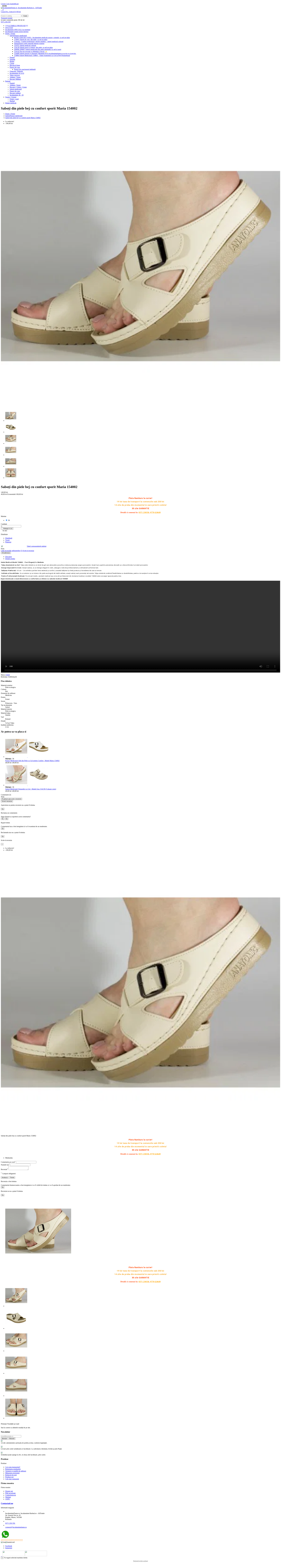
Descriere (8, 557)
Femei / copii (14, 99)
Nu (3, 819)
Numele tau (5, 1165)
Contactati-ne (7, 1503)
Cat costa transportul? (12, 1467)
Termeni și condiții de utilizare (15, 1471)
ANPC (7, 1499)
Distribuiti (8, 538)
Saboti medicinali (16, 89)
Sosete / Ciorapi (10, 97)
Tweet (7, 540)
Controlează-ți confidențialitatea (12, 1540)
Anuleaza (5, 1177)
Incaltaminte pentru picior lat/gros (16, 32)
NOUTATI (9, 28)
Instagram (8, 1548)
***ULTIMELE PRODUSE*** (16, 26)
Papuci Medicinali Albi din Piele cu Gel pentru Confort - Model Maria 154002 (32, 761)
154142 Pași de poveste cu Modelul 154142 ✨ (30, 51)
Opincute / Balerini (16, 71)
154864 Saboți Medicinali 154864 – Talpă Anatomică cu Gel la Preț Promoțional (42, 55)
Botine (12, 61)
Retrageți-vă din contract (140, 1561)
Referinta (4, 677)
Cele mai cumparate (12, 1479)
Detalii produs (10, 559)
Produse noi (9, 1477)
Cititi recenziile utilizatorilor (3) (12, 551)
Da (3, 809)
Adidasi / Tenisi (15, 77)
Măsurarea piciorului (12, 1473)
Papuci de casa (15, 67)
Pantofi (12, 57)
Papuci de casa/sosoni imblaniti (25, 69)
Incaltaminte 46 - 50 (16, 95)
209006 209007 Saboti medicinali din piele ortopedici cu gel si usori (37, 49)
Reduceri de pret (11, 1475)
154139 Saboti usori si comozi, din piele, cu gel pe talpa (33, 47)
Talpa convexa (15, 75)
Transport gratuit (6, 18)
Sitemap (8, 1497)
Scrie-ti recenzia (28, 551)
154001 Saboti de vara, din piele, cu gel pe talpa (30, 39)
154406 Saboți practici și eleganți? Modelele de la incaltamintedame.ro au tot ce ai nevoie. (45, 53)
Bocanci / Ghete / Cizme (18, 87)
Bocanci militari (15, 93)
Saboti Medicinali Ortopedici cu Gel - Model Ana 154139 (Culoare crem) (30, 789)
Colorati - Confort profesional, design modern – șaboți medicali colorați (38, 41)
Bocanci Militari (15, 79)
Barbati (7, 81)
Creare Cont (5, 4)
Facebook (8, 1546)
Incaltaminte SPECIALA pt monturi (17, 30)
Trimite (12, 1177)
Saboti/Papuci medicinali (18, 36)
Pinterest (8, 542)
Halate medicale (10, 103)
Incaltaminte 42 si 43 (17, 73)
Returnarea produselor (13, 1469)
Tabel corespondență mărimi (36, 546)
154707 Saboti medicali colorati (25, 45)
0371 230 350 (10, 1523)
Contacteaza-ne (10, 1495)
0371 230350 (144, 512)
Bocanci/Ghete (15, 65)
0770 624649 (155, 512)
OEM (8, 675)
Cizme (12, 63)
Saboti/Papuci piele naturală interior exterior (29, 43)
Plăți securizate (10, 1493)
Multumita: (9, 1158)
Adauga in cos (7, 528)
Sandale (12, 59)
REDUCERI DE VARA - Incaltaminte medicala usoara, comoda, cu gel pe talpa (42, 37)
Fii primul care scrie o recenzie (11, 799)
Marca (3, 675)
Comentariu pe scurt (8, 1162)
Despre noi (9, 1491)
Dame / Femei (10, 34)
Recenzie (4, 1169)
